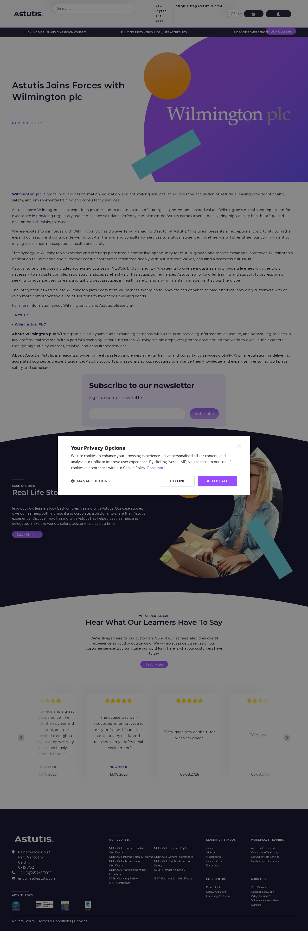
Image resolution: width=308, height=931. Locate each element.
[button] (90, 481)
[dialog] (154, 465)
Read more (156, 467)
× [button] (239, 445)
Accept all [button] (217, 481)
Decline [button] (177, 481)
